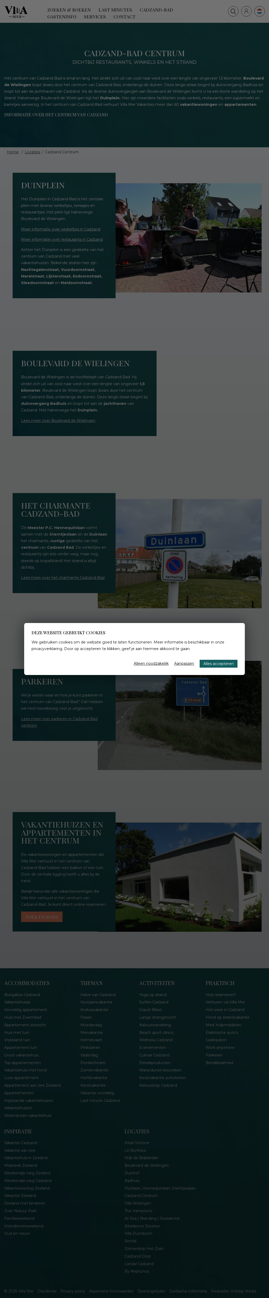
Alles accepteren (218, 663)
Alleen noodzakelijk (151, 663)
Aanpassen (184, 663)
